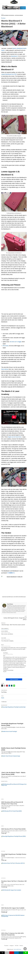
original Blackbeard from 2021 (9, 74)
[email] (7, 952)
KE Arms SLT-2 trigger (15, 341)
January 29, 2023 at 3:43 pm (5, 646)
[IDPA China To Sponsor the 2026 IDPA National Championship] (14, 922)
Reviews (3, 18)
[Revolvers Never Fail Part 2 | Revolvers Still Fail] (14, 870)
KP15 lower (6, 345)
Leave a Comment (14, 679)
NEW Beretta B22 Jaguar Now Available (12, 908)
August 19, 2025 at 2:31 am (5, 632)
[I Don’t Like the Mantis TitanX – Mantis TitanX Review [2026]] (14, 763)
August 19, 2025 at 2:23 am (5, 639)
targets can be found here (14, 437)
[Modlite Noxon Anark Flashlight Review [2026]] (14, 739)
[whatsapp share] (11, 685)
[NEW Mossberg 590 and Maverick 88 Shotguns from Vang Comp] (14, 791)
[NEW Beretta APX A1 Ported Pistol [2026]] (14, 818)
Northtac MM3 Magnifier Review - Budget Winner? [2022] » (15, 618)
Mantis (2, 697)
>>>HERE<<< (11, 573)
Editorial (3, 930)
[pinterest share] (7, 685)
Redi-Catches (4, 369)
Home (2, 14)
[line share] (14, 685)
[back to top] (25, 948)
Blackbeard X (14, 56)
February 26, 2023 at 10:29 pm (8, 654)
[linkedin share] (9, 685)
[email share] (4, 685)
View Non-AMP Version (17, 949)
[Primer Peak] (14, 2)
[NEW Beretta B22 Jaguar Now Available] (14, 897)
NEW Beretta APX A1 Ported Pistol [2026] (13, 829)
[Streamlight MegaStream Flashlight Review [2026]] (14, 714)
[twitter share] (2, 685)
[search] (26, 2)
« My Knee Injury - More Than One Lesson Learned (13, 624)
